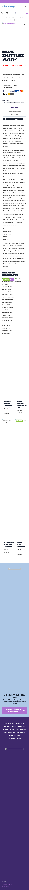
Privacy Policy (5, 886)
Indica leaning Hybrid (19, 102)
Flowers (12, 102)
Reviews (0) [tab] (14, 114)
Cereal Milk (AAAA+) (8, 403)
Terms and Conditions (7, 884)
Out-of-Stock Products (14, 738)
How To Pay (7, 726)
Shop (5, 723)
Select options (8, 418)
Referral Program (21, 729)
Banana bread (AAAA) (9, 544)
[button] (25, 24)
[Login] (2, 13)
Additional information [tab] (15, 111)
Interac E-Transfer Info (18, 726)
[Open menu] (25, 6)
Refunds (12, 729)
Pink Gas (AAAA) (21, 544)
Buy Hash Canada (14, 735)
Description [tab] (14, 107)
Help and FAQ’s (20, 723)
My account (11, 723)
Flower (8, 102)
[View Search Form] (6, 13)
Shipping (5, 729)
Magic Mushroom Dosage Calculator (14, 732)
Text (27, 13)
